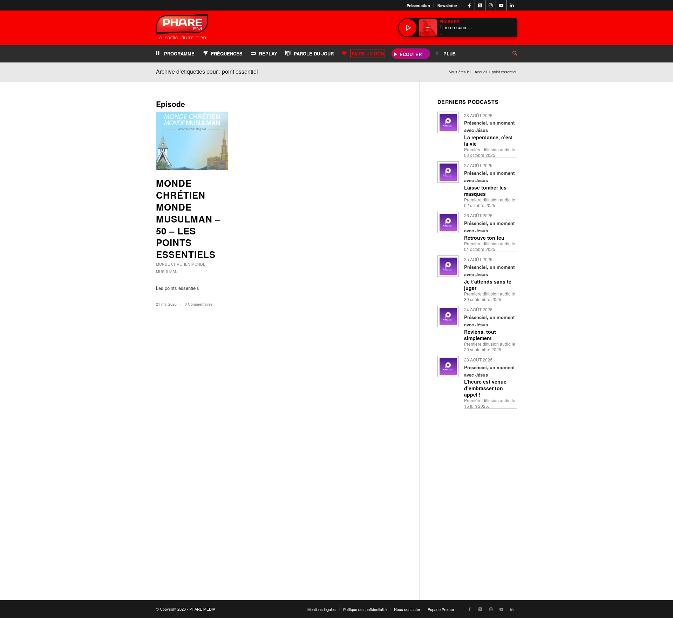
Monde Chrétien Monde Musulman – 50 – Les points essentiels (188, 219)
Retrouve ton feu (484, 237)
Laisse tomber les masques (485, 190)
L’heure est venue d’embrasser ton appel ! (485, 388)
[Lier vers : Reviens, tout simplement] (448, 316)
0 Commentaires (198, 304)
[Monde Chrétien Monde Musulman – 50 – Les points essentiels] (192, 141)
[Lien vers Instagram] (490, 5)
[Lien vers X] (480, 5)
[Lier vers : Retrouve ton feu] (448, 222)
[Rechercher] (509, 53)
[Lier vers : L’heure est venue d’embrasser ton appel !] (448, 366)
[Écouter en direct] (407, 27)
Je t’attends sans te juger (487, 284)
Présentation (418, 5)
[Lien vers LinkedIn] (512, 5)
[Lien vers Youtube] (501, 5)
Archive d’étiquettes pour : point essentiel (207, 71)
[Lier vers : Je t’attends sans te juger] (448, 266)
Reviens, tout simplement (480, 334)
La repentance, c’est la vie (488, 140)
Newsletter (447, 5)
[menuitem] (418, 5)
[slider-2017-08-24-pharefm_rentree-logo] (182, 28)
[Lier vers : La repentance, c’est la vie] (448, 122)
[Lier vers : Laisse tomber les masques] (448, 172)
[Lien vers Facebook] (469, 5)
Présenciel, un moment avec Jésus (489, 126)
